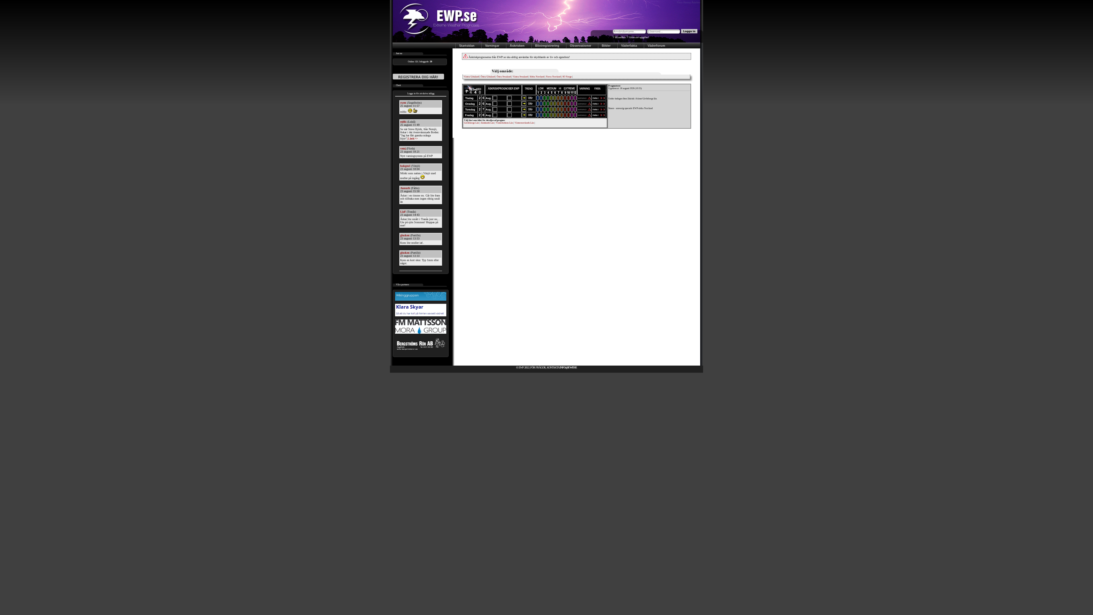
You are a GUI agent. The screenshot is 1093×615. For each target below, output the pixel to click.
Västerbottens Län (504, 123)
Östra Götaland (488, 76)
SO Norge (567, 76)
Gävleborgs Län (471, 123)
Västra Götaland (471, 76)
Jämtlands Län (487, 123)
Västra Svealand (520, 76)
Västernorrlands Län (524, 123)
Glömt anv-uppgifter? (639, 37)
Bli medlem (620, 37)
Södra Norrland (537, 76)
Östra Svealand (504, 76)
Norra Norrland (553, 76)
